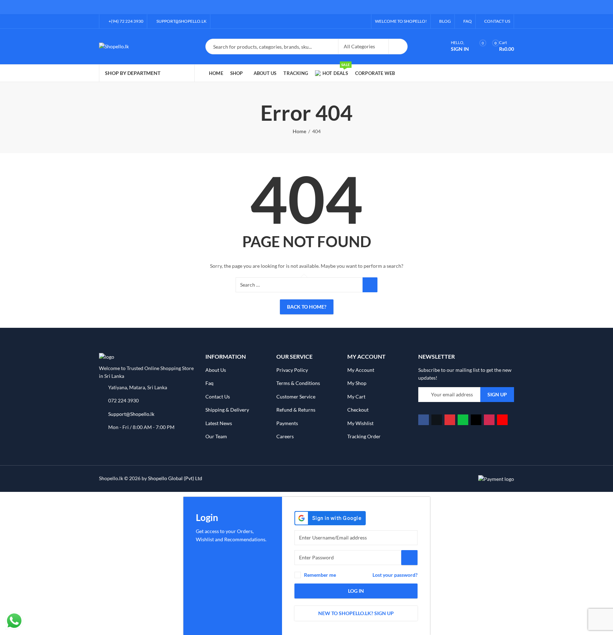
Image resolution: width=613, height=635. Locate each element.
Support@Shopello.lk (131, 414)
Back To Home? (306, 307)
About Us (215, 370)
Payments (287, 423)
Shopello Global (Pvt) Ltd (175, 478)
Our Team (216, 436)
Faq (209, 383)
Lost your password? (395, 575)
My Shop (356, 383)
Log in (356, 591)
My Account (360, 370)
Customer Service (295, 397)
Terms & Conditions (298, 383)
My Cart (356, 397)
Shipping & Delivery (227, 410)
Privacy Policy (292, 370)
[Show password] (409, 557)
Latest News (218, 423)
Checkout (358, 410)
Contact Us (217, 397)
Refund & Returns (295, 410)
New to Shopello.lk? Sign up (356, 613)
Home (299, 131)
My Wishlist (360, 423)
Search (398, 46)
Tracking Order (364, 436)
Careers (285, 436)
